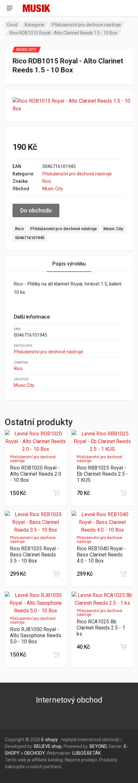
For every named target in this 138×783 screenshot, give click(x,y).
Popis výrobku (69, 264)
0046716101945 (29, 237)
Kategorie (34, 24)
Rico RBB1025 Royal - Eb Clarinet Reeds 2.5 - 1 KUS (102, 474)
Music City (52, 188)
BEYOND (98, 746)
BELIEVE (42, 746)
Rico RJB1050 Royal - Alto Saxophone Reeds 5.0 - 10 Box (35, 635)
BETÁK (94, 753)
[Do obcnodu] (56, 493)
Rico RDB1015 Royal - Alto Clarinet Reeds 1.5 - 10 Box (63, 32)
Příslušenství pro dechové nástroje (86, 24)
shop (57, 746)
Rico (46, 181)
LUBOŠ (79, 753)
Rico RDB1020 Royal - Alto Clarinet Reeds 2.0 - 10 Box (35, 474)
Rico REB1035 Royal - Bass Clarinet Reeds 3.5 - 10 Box (34, 554)
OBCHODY (34, 753)
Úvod (12, 24)
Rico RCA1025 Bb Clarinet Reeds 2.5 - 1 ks (101, 628)
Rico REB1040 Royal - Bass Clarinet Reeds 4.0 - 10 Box (101, 554)
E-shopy (49, 739)
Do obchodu (36, 210)
